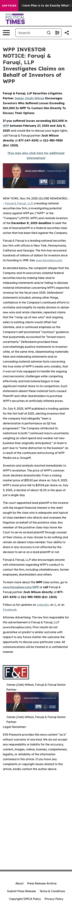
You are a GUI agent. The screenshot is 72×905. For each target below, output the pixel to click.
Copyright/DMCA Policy (25, 899)
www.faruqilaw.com (49, 260)
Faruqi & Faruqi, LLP (18, 203)
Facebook (10, 609)
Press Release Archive (42, 883)
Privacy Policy (53, 899)
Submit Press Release (21, 891)
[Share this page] (66, 32)
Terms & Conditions (52, 891)
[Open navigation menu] (6, 32)
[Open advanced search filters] (57, 33)
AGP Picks (9, 5)
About (19, 883)
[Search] (49, 33)
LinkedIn (43, 604)
